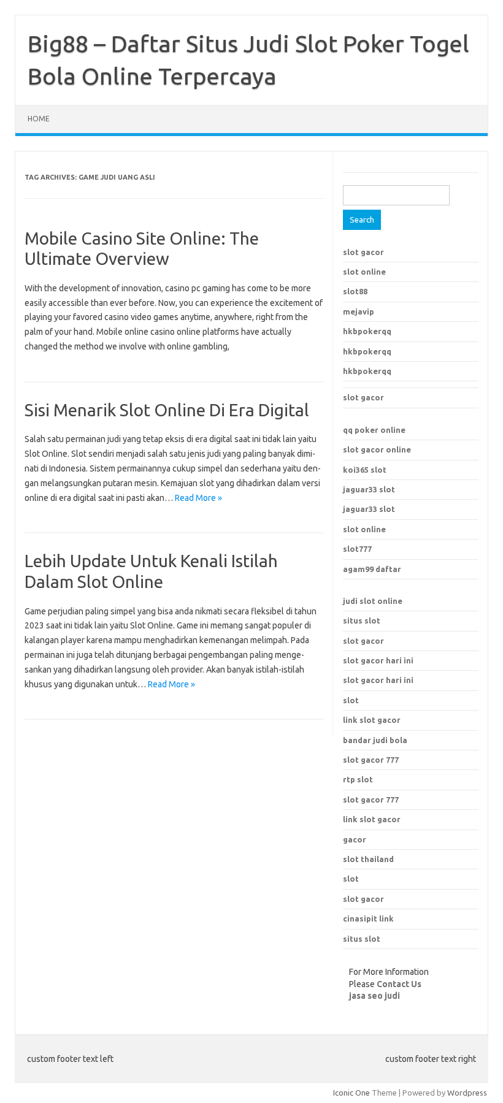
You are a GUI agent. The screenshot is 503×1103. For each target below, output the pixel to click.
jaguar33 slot (369, 489)
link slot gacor (372, 819)
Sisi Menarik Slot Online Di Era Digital (167, 409)
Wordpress (467, 1092)
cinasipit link (368, 918)
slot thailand (368, 859)
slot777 (357, 548)
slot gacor (363, 252)
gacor (354, 839)
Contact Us (399, 984)
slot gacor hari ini (378, 660)
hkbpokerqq (367, 331)
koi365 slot (364, 469)
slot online (364, 271)
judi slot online (372, 601)
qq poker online (374, 430)
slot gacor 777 (371, 799)
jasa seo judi (374, 996)
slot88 (355, 291)
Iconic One (351, 1092)
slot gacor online (377, 449)
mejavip (358, 311)
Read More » (198, 498)
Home (39, 119)
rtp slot (358, 779)
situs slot (361, 620)
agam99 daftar (372, 569)
